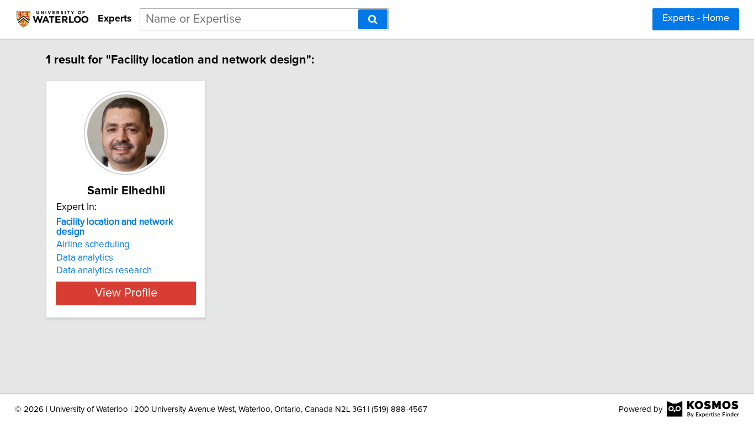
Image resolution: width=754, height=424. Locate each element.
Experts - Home (695, 18)
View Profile (126, 293)
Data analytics (84, 258)
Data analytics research (104, 270)
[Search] (372, 19)
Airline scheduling (93, 245)
